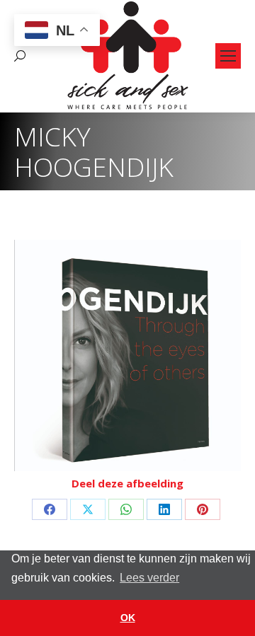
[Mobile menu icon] (228, 56)
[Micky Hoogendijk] (127, 355)
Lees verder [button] (149, 578)
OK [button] (127, 617)
